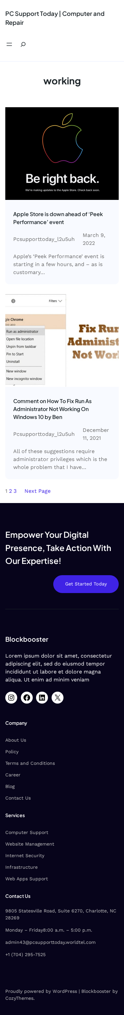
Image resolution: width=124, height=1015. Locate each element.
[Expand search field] (23, 44)
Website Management (29, 844)
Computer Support (26, 832)
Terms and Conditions (30, 763)
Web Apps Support (26, 878)
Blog (10, 786)
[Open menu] (9, 44)
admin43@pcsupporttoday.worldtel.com (50, 942)
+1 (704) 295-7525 (25, 954)
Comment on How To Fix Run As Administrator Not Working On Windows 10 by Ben (52, 408)
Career (13, 774)
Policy (12, 751)
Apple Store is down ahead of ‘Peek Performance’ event (58, 217)
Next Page (37, 491)
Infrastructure (21, 867)
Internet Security (24, 855)
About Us (15, 740)
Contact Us (18, 798)
